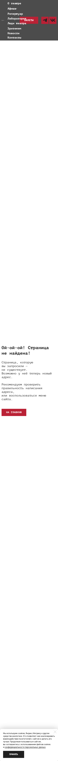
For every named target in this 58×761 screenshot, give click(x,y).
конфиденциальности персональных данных (25, 747)
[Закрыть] (55, 731)
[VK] (52, 20)
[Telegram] (45, 20)
